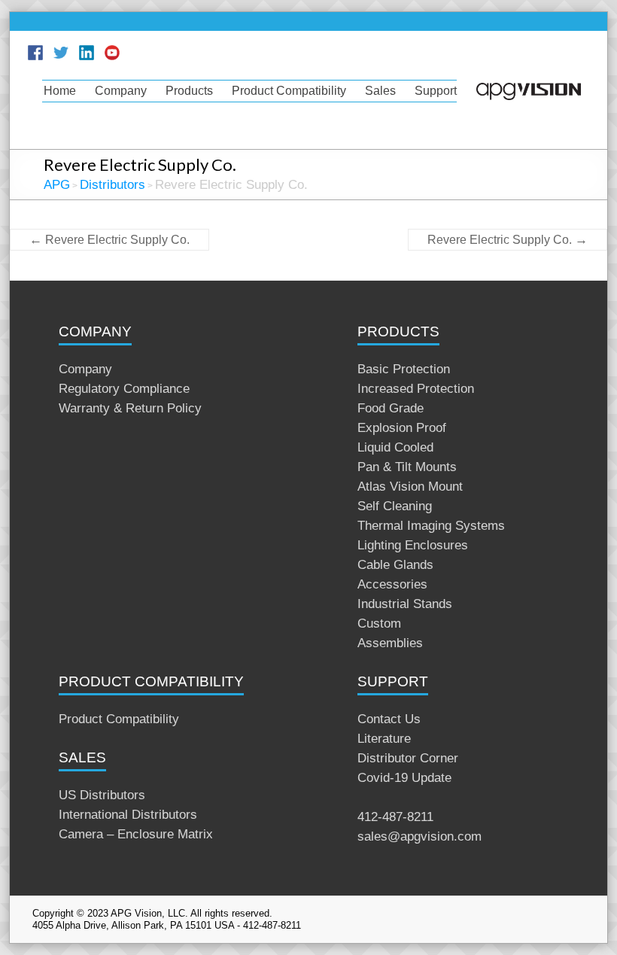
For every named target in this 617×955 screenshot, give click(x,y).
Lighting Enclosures (412, 545)
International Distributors (128, 814)
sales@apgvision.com (419, 836)
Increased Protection (415, 389)
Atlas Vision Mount (410, 486)
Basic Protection (403, 369)
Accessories (392, 584)
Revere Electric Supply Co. (109, 240)
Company (121, 90)
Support (436, 90)
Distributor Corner (407, 758)
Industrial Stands (404, 604)
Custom (379, 623)
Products (189, 90)
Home (60, 90)
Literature (384, 738)
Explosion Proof (401, 428)
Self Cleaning (394, 506)
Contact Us (389, 719)
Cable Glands (395, 565)
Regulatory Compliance (124, 389)
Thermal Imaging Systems (431, 526)
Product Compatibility (289, 90)
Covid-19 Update (404, 778)
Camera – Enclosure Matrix (136, 834)
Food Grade (390, 408)
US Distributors (102, 795)
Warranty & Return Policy (130, 408)
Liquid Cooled (395, 447)
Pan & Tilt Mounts (407, 467)
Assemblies (390, 643)
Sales (380, 90)
